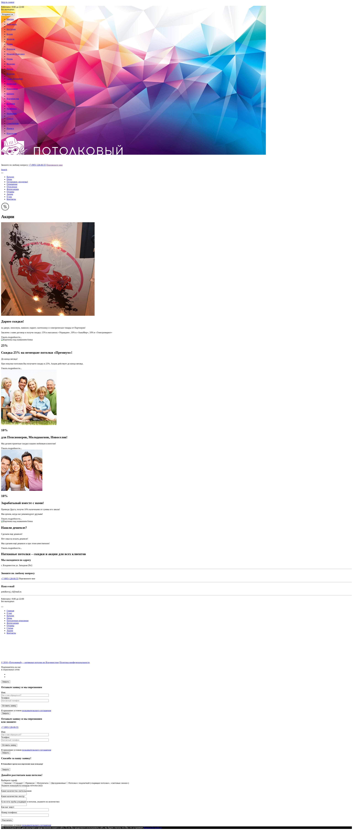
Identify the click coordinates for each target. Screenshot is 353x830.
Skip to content (7, 2)
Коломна (11, 103)
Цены (9, 179)
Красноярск (12, 89)
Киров (10, 34)
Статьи (10, 628)
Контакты (11, 199)
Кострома (11, 29)
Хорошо (147, 827)
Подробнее (156, 827)
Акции (10, 194)
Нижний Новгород (16, 54)
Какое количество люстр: (13, 796)
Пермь (10, 59)
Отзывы (10, 192)
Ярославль (12, 24)
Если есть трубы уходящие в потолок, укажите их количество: (30, 801)
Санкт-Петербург (15, 79)
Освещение (12, 184)
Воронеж (11, 49)
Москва (10, 19)
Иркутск (11, 74)
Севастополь (13, 123)
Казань (10, 69)
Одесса (10, 118)
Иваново (11, 64)
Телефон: (5, 698)
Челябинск (12, 108)
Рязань (10, 44)
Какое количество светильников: (16, 791)
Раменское (11, 84)
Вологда (10, 39)
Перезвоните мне (54, 165)
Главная (10, 611)
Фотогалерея (13, 189)
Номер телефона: (9, 812)
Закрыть (5, 682)
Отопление (12, 187)
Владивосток (7, 14)
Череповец (12, 113)
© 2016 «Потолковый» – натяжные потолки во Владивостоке (30, 662)
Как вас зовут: (7, 807)
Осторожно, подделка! (17, 182)
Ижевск (10, 128)
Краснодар (12, 133)
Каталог (10, 177)
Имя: (3, 692)
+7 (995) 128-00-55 (37, 165)
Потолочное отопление (18, 620)
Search (4, 169)
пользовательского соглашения (36, 710)
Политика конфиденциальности (74, 662)
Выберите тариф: (9, 780)
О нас (9, 197)
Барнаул (10, 94)
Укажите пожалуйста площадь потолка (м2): (22, 785)
